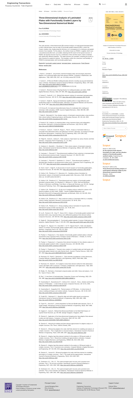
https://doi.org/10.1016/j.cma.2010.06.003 (50, 341)
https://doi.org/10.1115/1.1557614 (77, 92)
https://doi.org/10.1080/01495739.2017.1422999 (58, 253)
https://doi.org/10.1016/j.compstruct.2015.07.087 (52, 245)
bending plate (47, 65)
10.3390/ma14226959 (109, 176)
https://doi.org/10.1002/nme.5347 (48, 149)
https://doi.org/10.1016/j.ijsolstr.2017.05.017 (51, 209)
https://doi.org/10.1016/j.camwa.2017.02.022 (58, 267)
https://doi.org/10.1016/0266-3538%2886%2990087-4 (60, 278)
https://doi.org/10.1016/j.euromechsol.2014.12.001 (56, 238)
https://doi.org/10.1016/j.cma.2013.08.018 (72, 349)
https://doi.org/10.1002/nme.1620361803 (53, 307)
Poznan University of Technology (114, 53)
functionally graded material (53, 63)
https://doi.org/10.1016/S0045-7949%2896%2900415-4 (54, 320)
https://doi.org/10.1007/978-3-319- (69, 186)
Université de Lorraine (114, 50)
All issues (77, 4)
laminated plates (66, 63)
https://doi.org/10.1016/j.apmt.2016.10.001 (82, 222)
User (124, 4)
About (47, 4)
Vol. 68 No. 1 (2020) (56, 11)
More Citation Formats (109, 128)
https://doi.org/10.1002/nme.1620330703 (71, 372)
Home (40, 11)
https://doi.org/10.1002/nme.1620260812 (50, 300)
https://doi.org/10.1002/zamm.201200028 (50, 195)
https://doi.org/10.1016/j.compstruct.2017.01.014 (76, 97)
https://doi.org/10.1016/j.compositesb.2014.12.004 (53, 142)
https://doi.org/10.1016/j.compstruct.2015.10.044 (77, 217)
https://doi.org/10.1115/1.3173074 (48, 111)
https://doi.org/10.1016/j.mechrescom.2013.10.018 (53, 202)
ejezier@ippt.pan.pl (54, 390)
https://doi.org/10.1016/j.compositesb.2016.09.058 (53, 231)
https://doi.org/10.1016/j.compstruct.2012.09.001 (76, 169)
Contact (86, 4)
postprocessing (76, 63)
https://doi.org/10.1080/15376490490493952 (51, 126)
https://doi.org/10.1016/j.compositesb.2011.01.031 (53, 135)
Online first (67, 4)
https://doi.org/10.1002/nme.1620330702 (71, 365)
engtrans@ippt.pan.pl (119, 388)
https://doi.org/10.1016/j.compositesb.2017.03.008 (61, 164)
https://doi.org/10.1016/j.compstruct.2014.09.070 (52, 285)
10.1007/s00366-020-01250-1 (111, 159)
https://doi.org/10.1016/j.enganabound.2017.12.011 (53, 119)
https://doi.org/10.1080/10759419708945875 (61, 104)
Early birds (57, 4)
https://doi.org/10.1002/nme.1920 (48, 358)
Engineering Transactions (18, 3)
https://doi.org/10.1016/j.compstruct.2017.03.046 (52, 157)
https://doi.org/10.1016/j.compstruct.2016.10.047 (52, 293)
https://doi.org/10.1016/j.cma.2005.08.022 (50, 260)
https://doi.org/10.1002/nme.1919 (77, 332)
